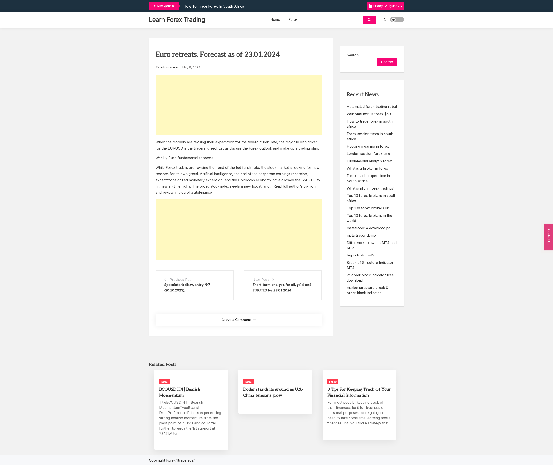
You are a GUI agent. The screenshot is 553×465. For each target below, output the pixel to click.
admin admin (169, 67)
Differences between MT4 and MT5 (372, 245)
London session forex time (368, 153)
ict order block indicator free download (370, 277)
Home (275, 20)
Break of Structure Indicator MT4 (370, 265)
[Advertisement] (239, 105)
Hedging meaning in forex (368, 146)
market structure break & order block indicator (367, 290)
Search (353, 55)
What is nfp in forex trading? (370, 188)
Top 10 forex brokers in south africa (371, 198)
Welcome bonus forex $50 (369, 114)
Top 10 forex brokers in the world (369, 218)
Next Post (261, 279)
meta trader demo (361, 235)
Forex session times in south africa (370, 136)
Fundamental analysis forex (369, 161)
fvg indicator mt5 (360, 255)
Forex (293, 20)
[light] (391, 20)
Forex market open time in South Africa (368, 178)
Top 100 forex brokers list (368, 208)
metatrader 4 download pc (368, 228)
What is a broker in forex (367, 168)
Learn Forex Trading (177, 19)
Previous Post (181, 279)
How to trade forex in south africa (213, 6)
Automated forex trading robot (372, 106)
